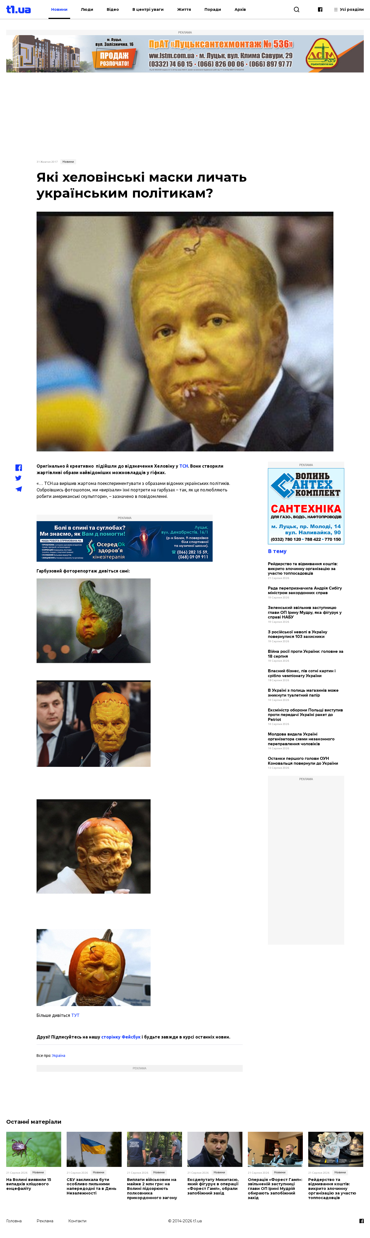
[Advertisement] (185, 115)
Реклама (45, 1221)
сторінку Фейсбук (121, 1036)
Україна (58, 1055)
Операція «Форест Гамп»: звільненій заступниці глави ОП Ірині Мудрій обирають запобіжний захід (275, 1188)
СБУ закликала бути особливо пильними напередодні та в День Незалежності (91, 1186)
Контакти (77, 1221)
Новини (59, 9)
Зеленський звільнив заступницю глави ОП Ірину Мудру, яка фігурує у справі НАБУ (305, 612)
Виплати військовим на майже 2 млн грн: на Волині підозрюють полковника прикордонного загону (152, 1188)
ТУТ (75, 1015)
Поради (213, 9)
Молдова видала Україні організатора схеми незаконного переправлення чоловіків (301, 739)
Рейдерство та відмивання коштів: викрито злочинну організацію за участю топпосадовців (303, 569)
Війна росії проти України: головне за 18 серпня (305, 654)
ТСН (183, 466)
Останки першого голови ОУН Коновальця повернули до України (303, 761)
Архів (240, 9)
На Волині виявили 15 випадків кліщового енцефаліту (28, 1184)
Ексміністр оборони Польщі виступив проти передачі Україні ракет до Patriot (305, 715)
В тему (277, 551)
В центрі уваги (148, 9)
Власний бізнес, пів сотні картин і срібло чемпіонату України (302, 673)
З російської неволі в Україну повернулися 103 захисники (297, 634)
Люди (87, 9)
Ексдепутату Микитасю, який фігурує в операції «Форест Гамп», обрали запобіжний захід (213, 1186)
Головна (14, 1221)
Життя (184, 9)
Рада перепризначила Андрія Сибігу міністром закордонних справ (305, 590)
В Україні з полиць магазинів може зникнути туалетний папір (303, 693)
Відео (113, 9)
